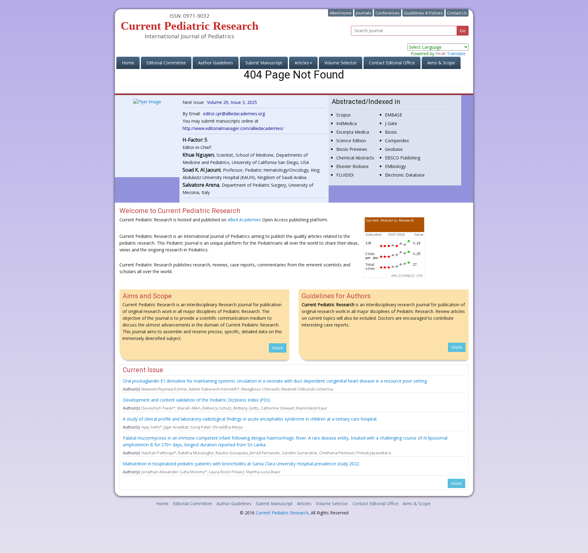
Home (131, 62)
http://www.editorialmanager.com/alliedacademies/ (233, 128)
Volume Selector (340, 63)
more (277, 348)
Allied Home (341, 13)
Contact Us (457, 13)
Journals (363, 13)
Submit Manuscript (263, 63)
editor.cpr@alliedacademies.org (234, 113)
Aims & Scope (441, 63)
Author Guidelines (215, 63)
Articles (304, 503)
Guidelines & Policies (423, 13)
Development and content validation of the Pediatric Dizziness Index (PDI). (197, 400)
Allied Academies (244, 220)
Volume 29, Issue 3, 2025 (232, 102)
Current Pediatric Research (282, 513)
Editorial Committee (166, 63)
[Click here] (147, 101)
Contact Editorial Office (392, 63)
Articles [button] (302, 63)
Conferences (387, 13)
